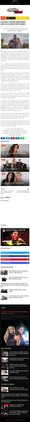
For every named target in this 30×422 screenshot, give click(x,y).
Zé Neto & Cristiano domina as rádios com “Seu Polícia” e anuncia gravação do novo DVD (18, 353)
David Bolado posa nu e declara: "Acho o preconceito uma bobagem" (19, 359)
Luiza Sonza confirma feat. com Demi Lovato (13, 183)
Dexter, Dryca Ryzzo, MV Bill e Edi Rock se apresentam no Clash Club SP (18, 377)
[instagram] (12, 3)
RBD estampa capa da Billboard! (10, 169)
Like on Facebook (4, 256)
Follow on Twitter (5, 252)
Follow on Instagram (5, 262)
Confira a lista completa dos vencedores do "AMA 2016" (16, 405)
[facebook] (14, 3)
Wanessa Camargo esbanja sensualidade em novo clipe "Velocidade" (14, 154)
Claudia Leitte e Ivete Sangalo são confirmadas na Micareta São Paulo (14, 312)
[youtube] (18, 3)
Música (22, 26)
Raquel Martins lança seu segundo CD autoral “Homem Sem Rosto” (18, 271)
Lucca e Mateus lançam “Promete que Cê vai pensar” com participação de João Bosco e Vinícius (18, 412)
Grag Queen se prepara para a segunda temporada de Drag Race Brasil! (14, 401)
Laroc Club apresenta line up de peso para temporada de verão (18, 278)
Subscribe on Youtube (6, 259)
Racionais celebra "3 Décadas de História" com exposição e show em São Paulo (18, 366)
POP (25, 26)
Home (3, 18)
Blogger (22, 419)
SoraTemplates (12, 419)
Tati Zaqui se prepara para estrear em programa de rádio (19, 371)
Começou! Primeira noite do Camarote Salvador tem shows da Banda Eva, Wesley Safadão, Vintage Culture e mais (15, 285)
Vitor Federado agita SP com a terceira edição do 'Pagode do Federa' (19, 296)
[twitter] (16, 3)
